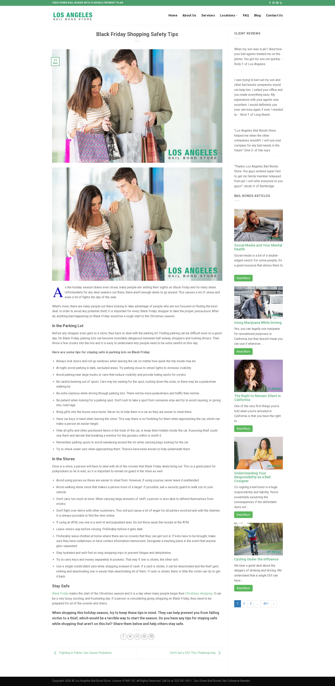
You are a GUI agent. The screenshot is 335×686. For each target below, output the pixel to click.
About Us (189, 15)
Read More (243, 278)
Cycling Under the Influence (256, 559)
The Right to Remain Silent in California (257, 398)
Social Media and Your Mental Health (258, 247)
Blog (257, 15)
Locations (227, 15)
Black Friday (60, 593)
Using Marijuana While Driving (258, 323)
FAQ (246, 15)
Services (208, 15)
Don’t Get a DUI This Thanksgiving (193, 653)
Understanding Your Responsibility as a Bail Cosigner (252, 477)
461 (266, 603)
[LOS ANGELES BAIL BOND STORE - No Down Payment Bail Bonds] (83, 15)
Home (172, 15)
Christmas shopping (198, 593)
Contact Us (274, 15)
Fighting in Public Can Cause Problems (85, 653)
